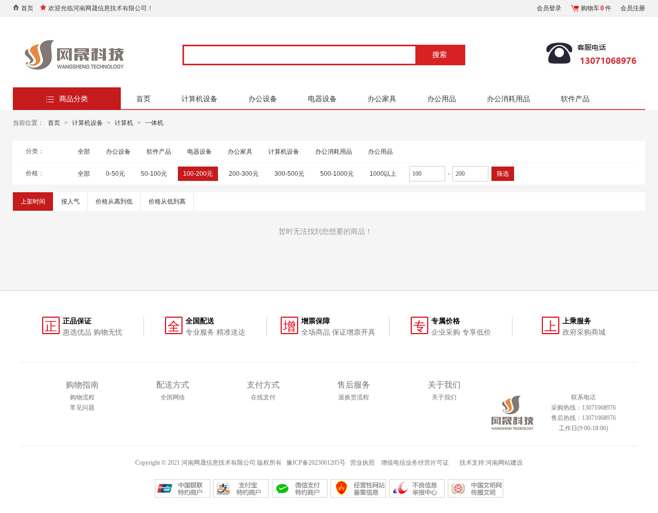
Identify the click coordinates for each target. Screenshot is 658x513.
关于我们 (444, 397)
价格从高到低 (114, 201)
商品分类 (73, 99)
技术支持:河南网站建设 (491, 462)
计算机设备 (199, 99)
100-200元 (198, 173)
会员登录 (549, 8)
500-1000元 (337, 173)
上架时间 (33, 201)
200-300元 (244, 173)
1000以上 (383, 173)
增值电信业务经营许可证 (415, 462)
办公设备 (262, 99)
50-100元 (154, 173)
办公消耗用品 (508, 99)
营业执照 (362, 462)
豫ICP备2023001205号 (315, 462)
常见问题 (82, 407)
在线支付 (263, 397)
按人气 (70, 201)
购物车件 (596, 8)
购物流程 (82, 397)
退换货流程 (353, 397)
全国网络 (172, 397)
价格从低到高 (167, 201)
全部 (84, 151)
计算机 (124, 122)
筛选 (503, 173)
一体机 (154, 122)
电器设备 (322, 99)
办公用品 (441, 99)
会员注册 (632, 8)
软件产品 (575, 99)
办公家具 (382, 99)
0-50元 (115, 173)
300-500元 (289, 173)
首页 (27, 8)
